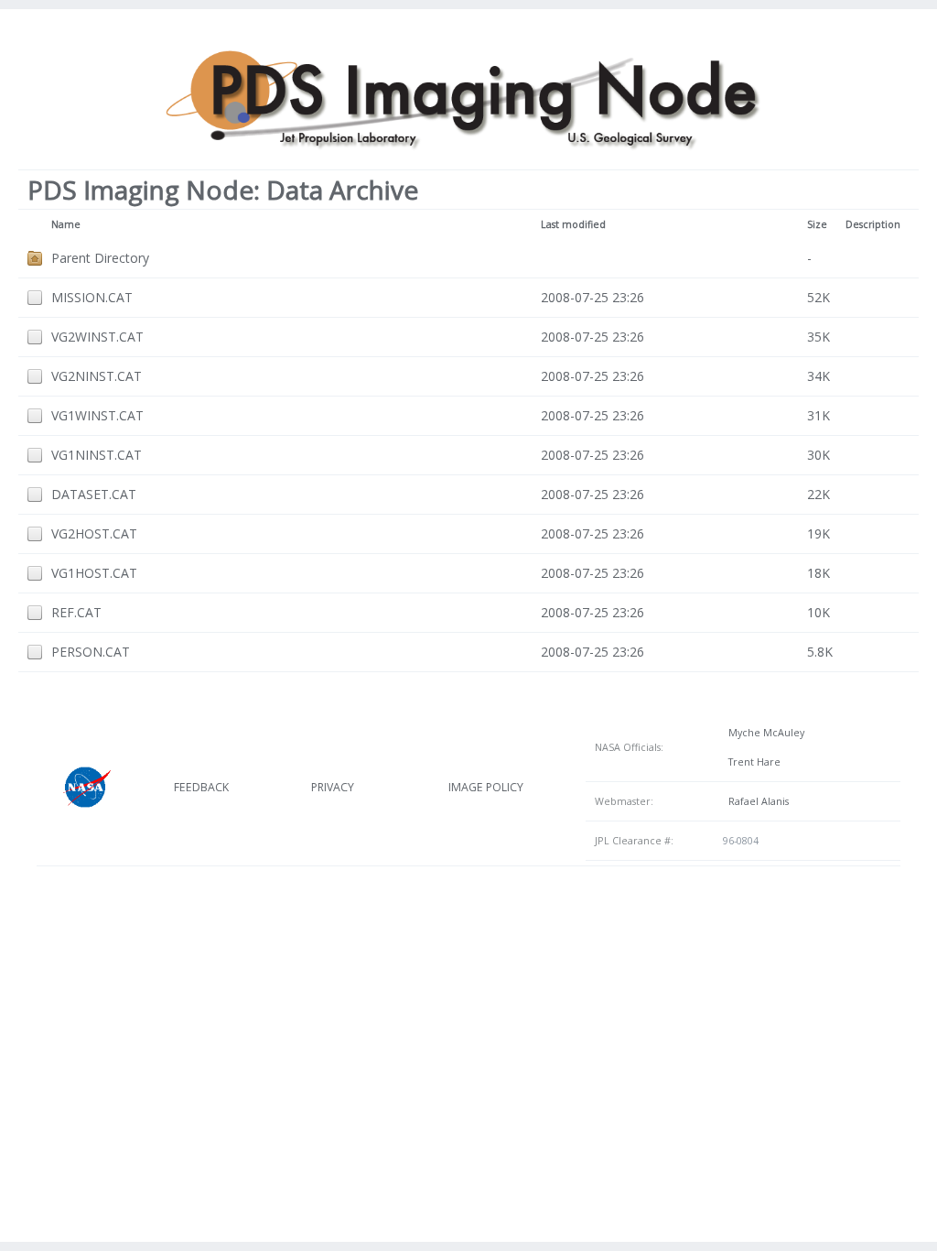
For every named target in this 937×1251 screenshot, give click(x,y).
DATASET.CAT (93, 494)
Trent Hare (752, 762)
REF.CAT (76, 612)
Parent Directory (100, 258)
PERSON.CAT (90, 651)
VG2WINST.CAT (97, 336)
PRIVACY (332, 787)
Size (817, 224)
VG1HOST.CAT (94, 573)
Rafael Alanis (756, 801)
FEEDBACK (201, 787)
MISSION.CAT (92, 297)
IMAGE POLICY (485, 787)
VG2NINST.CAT (96, 376)
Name (66, 224)
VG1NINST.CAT (96, 454)
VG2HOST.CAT (94, 533)
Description (872, 224)
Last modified (573, 224)
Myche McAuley (763, 732)
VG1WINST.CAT (97, 415)
